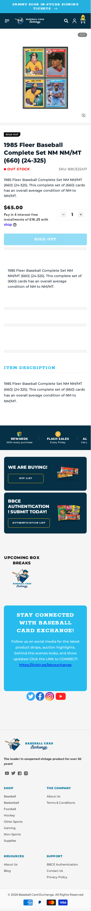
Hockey (9, 815)
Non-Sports (12, 834)
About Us (53, 796)
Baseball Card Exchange (36, 894)
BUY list (25, 478)
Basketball (11, 802)
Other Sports (13, 821)
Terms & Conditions (61, 802)
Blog (7, 871)
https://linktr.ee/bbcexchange (45, 665)
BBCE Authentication (62, 864)
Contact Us (55, 871)
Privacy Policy (57, 877)
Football (10, 809)
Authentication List (29, 523)
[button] (66, 21)
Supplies (10, 840)
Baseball (10, 796)
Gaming (9, 828)
